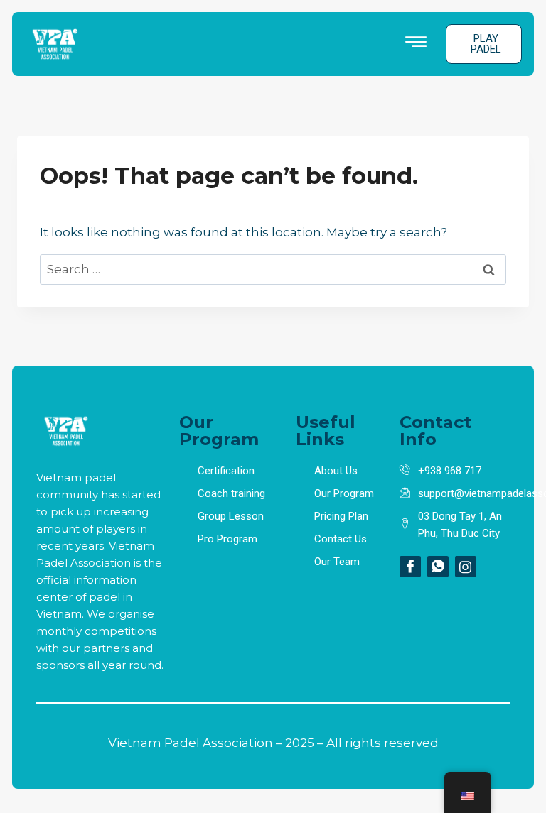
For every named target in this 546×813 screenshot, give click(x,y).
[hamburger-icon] (416, 44)
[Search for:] (273, 269)
